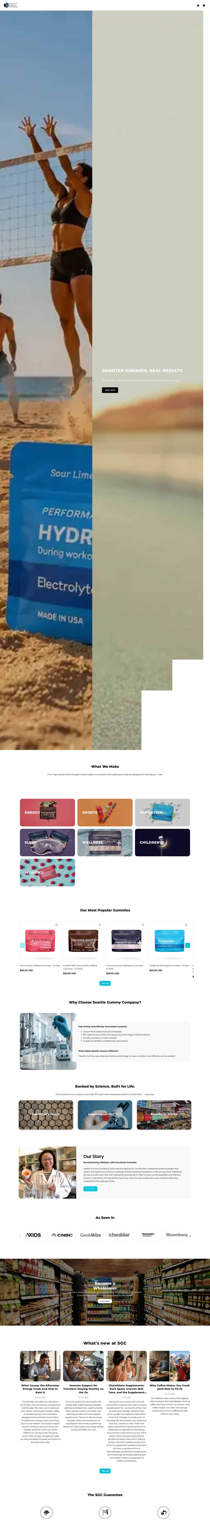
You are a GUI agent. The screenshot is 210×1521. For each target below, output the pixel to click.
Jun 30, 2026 (40, 1397)
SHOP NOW (18, 390)
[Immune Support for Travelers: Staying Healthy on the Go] (83, 1366)
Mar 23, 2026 (169, 1394)
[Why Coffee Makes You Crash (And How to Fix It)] (169, 1366)
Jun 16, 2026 (83, 1397)
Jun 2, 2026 (126, 1397)
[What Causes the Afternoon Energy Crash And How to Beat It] (40, 1366)
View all (105, 894)
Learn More (90, 1189)
